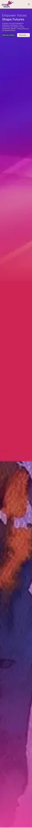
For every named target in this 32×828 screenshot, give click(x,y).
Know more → (23, 35)
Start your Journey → (9, 35)
